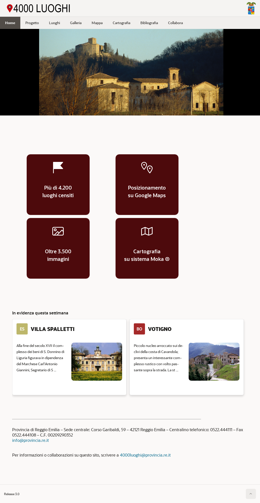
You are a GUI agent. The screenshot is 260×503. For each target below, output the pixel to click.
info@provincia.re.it (30, 440)
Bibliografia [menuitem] (149, 22)
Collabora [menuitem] (175, 22)
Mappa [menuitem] (97, 22)
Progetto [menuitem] (32, 22)
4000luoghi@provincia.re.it (145, 455)
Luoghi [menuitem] (54, 22)
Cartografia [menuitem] (121, 22)
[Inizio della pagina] (251, 494)
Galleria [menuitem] (76, 22)
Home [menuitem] (10, 22)
